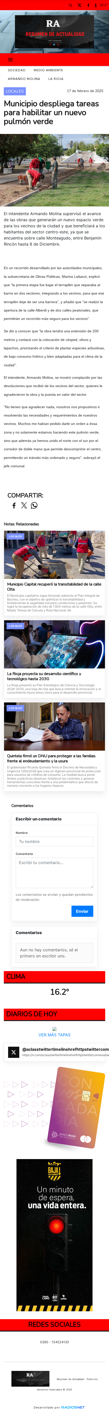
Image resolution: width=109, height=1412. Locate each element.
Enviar (82, 911)
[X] (79, 5)
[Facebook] (88, 5)
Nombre (22, 833)
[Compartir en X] (24, 506)
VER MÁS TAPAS (54, 1034)
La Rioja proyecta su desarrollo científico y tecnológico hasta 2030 (44, 676)
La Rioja (56, 79)
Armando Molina (24, 79)
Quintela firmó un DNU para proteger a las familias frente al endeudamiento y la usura (51, 759)
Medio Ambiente (48, 70)
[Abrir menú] (10, 59)
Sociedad (17, 70)
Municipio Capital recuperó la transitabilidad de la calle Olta (54, 587)
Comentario (24, 854)
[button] (70, 5)
